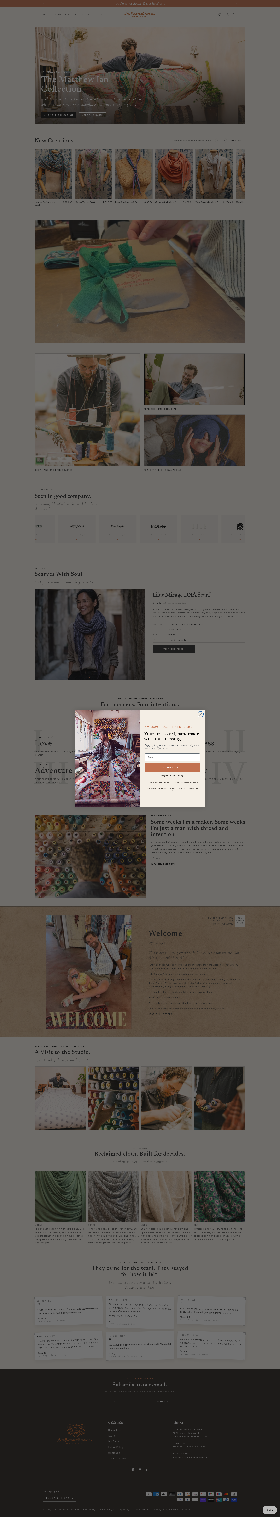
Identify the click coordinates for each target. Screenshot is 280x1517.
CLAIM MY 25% (172, 767)
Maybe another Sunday (172, 775)
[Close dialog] (201, 714)
